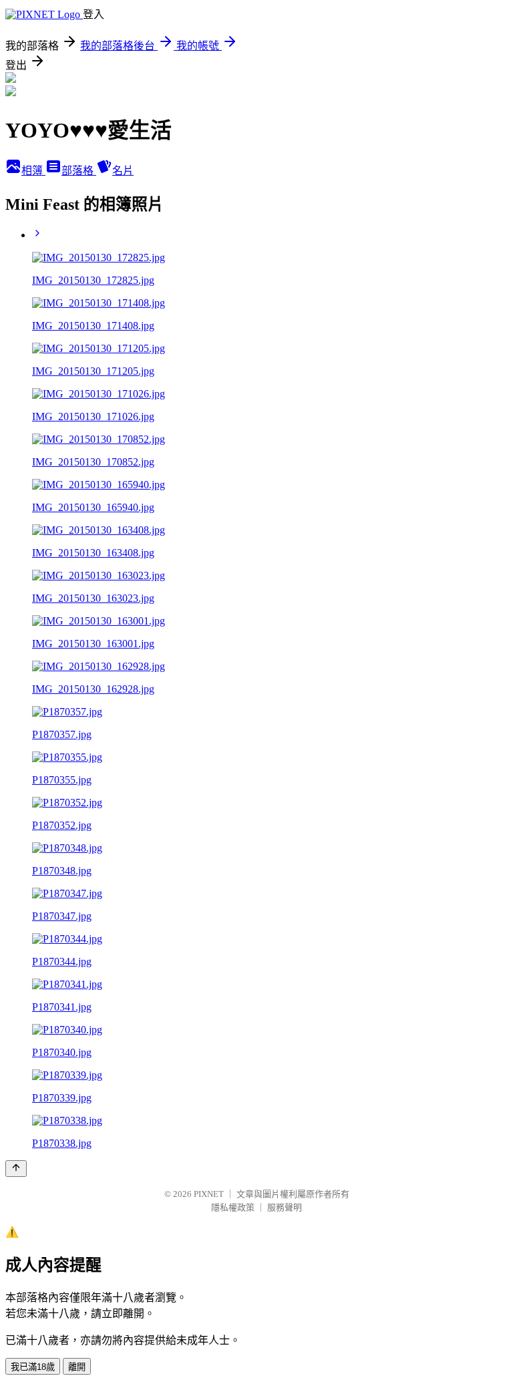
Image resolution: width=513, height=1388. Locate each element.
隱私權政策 (232, 1207)
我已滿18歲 (33, 1367)
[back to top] (16, 1168)
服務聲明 (284, 1207)
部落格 (78, 170)
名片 (123, 170)
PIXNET (209, 1194)
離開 (77, 1367)
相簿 (33, 170)
